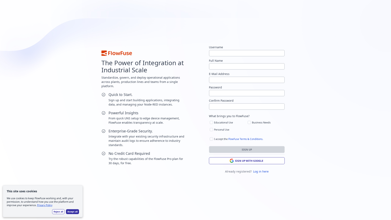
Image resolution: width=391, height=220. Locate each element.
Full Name (216, 61)
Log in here (261, 171)
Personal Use (221, 129)
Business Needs (261, 122)
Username (216, 47)
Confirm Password (221, 100)
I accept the (238, 139)
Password (215, 87)
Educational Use (223, 122)
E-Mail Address (219, 74)
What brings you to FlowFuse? (229, 116)
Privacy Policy (44, 205)
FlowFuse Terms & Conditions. (245, 139)
